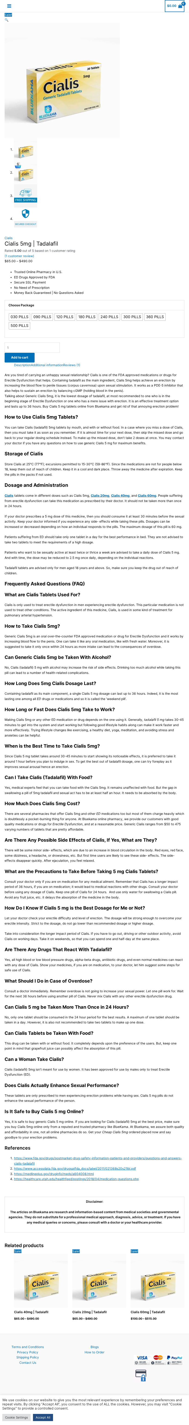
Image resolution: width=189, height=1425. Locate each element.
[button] (7, 20)
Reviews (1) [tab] (71, 365)
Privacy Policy (27, 1352)
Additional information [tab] (47, 365)
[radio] (19, 317)
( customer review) (19, 256)
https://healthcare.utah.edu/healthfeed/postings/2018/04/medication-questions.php (76, 1179)
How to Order (94, 1352)
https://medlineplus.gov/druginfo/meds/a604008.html (54, 1174)
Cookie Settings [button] (16, 1417)
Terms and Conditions (28, 1347)
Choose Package (21, 305)
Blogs (95, 1347)
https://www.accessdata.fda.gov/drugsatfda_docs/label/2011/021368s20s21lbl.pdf (75, 1168)
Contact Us (27, 1362)
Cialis (8, 238)
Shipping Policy (27, 1357)
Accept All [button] (43, 1417)
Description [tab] (22, 365)
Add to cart (19, 357)
